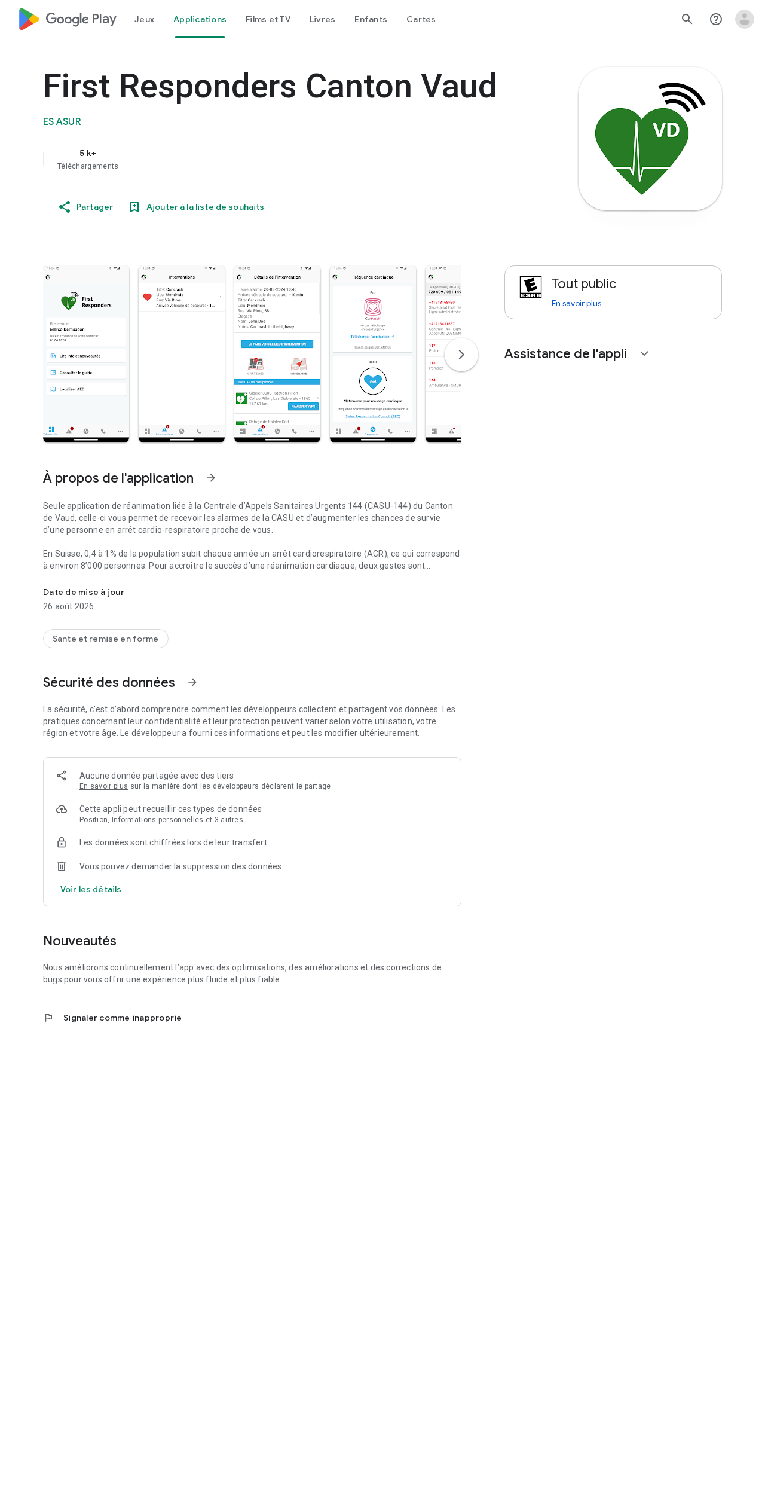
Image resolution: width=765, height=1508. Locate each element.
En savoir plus (103, 786)
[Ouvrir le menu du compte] (744, 19)
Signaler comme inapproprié (112, 1017)
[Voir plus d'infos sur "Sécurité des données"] (192, 682)
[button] (86, 353)
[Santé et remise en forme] (106, 639)
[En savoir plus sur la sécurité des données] (91, 889)
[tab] (144, 19)
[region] (282, 159)
